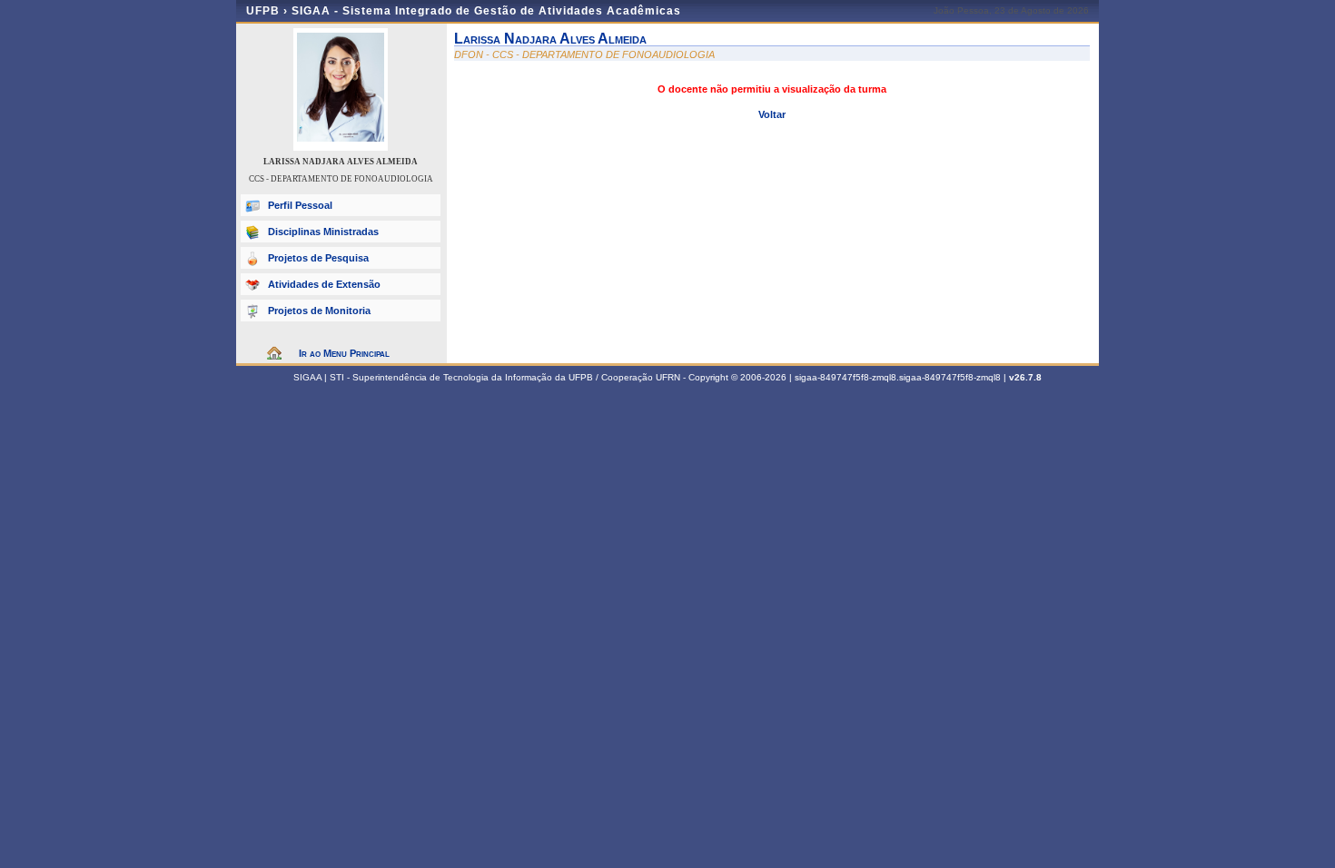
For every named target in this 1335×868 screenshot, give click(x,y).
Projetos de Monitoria (319, 310)
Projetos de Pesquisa (318, 257)
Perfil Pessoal (300, 205)
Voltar (772, 114)
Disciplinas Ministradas (323, 231)
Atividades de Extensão (324, 284)
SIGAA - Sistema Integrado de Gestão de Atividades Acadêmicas (486, 11)
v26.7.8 (1025, 377)
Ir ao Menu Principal (344, 353)
